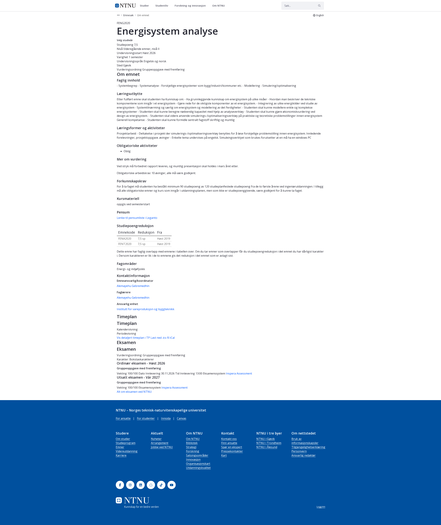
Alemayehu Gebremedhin (133, 286)
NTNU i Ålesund (266, 447)
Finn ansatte (229, 443)
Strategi (191, 447)
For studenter (146, 418)
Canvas (181, 418)
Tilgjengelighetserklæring (308, 447)
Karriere (121, 455)
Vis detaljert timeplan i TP (133, 338)
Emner (120, 447)
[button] (118, 15)
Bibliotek (192, 443)
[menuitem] (146, 5)
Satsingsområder (197, 455)
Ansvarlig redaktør (303, 455)
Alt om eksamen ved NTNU (134, 392)
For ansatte (123, 418)
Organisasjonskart (198, 463)
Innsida (166, 418)
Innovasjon (193, 459)
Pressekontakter (232, 451)
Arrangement (159, 443)
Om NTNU (193, 439)
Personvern (299, 451)
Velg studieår (125, 40)
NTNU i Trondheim (268, 443)
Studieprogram (125, 443)
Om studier (123, 439)
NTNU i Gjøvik (265, 439)
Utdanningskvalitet (198, 468)
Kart (224, 455)
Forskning (192, 451)
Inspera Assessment (239, 373)
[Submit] (320, 5)
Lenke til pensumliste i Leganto (137, 218)
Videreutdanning (126, 451)
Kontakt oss (229, 439)
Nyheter (156, 439)
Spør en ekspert (231, 447)
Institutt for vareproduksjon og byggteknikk (145, 309)
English (320, 15)
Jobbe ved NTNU (162, 447)
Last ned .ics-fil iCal (163, 338)
